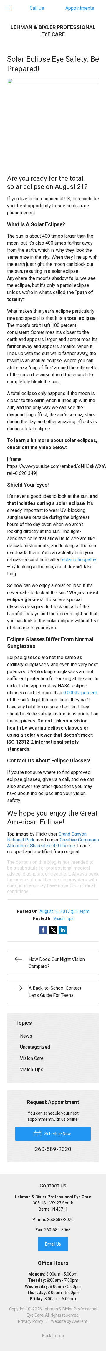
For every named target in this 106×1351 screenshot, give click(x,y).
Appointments (79, 8)
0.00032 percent (80, 692)
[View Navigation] (10, 8)
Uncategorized (35, 1047)
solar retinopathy (79, 559)
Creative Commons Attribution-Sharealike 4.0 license (53, 842)
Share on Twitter (53, 930)
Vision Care (32, 1058)
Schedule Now (57, 1133)
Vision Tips (64, 918)
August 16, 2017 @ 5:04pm (64, 911)
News (26, 1036)
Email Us (53, 1244)
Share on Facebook (43, 930)
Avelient (79, 1321)
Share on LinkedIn (63, 930)
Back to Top (53, 1335)
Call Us (37, 8)
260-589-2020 (60, 1219)
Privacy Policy (30, 1321)
